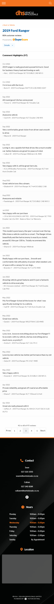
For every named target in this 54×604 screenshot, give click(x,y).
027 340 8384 (27, 487)
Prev (8, 431)
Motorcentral (34, 599)
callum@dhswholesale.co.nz (27, 491)
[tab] (27, 37)
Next (42, 431)
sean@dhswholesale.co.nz (27, 476)
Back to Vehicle (9, 25)
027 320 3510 (27, 472)
